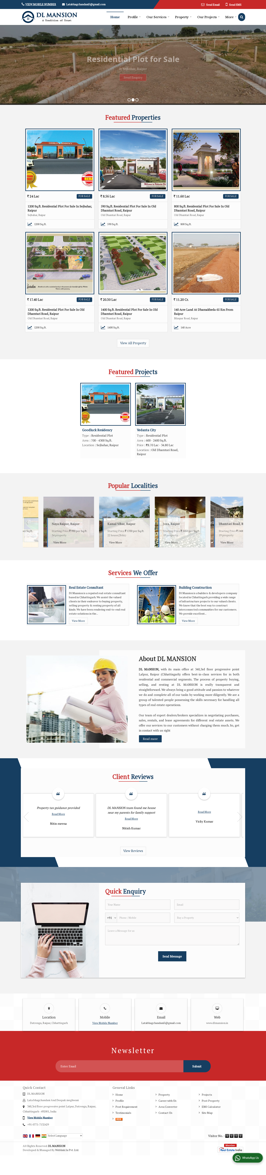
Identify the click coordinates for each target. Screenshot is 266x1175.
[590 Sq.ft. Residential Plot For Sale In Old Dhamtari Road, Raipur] (133, 159)
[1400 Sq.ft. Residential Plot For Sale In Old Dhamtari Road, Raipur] (133, 263)
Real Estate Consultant (86, 587)
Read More (58, 814)
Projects (207, 1094)
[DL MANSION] (49, 17)
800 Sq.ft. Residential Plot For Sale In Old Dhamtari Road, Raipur (201, 208)
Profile (133, 17)
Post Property (210, 1100)
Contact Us (165, 1113)
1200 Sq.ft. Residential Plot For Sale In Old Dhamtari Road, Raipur (56, 312)
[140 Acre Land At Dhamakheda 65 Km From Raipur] (206, 263)
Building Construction (195, 587)
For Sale (84, 196)
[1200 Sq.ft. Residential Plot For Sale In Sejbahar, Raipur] (60, 159)
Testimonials (123, 1113)
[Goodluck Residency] (105, 404)
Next (238, 522)
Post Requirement (126, 1107)
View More (40, 542)
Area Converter (168, 1107)
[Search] (241, 17)
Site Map (207, 1113)
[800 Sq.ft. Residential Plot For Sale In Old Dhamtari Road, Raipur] (206, 159)
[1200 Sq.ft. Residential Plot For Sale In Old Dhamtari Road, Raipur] (60, 263)
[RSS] (118, 1119)
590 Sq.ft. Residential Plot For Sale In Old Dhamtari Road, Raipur (128, 208)
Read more (150, 739)
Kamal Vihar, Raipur (47, 524)
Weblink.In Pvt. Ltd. (67, 1150)
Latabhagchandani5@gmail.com (86, 4)
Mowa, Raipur (209, 524)
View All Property (133, 343)
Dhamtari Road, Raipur (160, 524)
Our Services (156, 17)
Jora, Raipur (96, 524)
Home (115, 17)
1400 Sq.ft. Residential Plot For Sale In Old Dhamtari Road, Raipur (129, 312)
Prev (28, 522)
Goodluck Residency (97, 430)
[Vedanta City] (160, 404)
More (229, 17)
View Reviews (133, 851)
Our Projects (207, 17)
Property (182, 17)
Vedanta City (146, 430)
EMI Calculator (211, 1107)
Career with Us (167, 1100)
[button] (40, 4)
